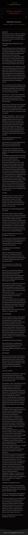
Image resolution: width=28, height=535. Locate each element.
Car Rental (13, 532)
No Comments (21, 24)
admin (6, 24)
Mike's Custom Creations (14, 12)
